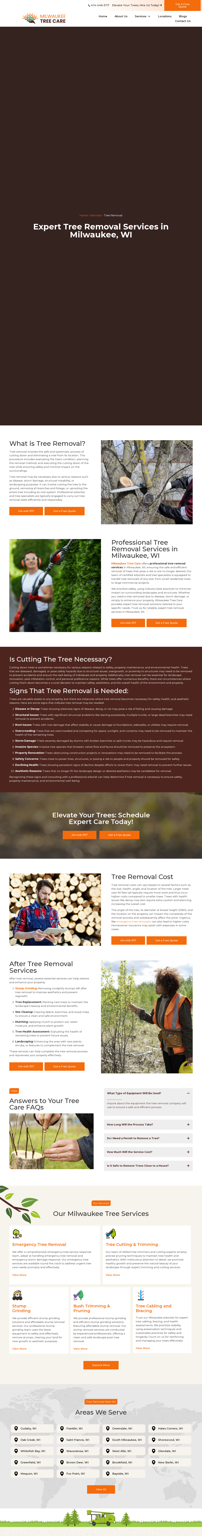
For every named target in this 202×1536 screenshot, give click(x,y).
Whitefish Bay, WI (33, 1451)
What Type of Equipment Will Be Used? (134, 1093)
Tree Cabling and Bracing (154, 1308)
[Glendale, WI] (153, 1451)
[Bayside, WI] (108, 1474)
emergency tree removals (133, 921)
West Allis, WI (121, 1451)
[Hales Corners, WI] (153, 1428)
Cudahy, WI (28, 1428)
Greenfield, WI (31, 1462)
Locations (165, 16)
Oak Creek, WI (30, 1440)
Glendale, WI (167, 1451)
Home (103, 16)
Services (140, 16)
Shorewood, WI (169, 1440)
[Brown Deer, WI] (62, 1462)
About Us (121, 16)
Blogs (183, 16)
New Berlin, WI (168, 1462)
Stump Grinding (26, 988)
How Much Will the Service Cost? (129, 1152)
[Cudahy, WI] (16, 1428)
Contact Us (183, 21)
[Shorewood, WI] (153, 1440)
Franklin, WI (74, 1428)
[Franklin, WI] (62, 1428)
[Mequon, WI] (16, 1474)
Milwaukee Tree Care (126, 563)
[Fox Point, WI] (62, 1474)
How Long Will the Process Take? (130, 1124)
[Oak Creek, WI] (16, 1440)
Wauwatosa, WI (77, 1451)
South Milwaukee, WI (127, 1440)
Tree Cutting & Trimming (132, 1244)
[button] (148, 1093)
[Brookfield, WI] (108, 1462)
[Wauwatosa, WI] (62, 1451)
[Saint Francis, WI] (62, 1440)
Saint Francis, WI (77, 1440)
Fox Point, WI (75, 1473)
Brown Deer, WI (77, 1462)
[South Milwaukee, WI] (108, 1440)
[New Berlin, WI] (153, 1462)
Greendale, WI (122, 1428)
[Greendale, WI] (108, 1428)
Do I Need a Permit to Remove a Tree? (133, 1138)
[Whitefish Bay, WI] (16, 1451)
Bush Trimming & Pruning (91, 1308)
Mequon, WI (29, 1473)
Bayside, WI (120, 1473)
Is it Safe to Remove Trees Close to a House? (138, 1165)
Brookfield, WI (122, 1462)
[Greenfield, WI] (16, 1462)
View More (19, 1274)
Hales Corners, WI (170, 1428)
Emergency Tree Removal (39, 1244)
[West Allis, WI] (108, 1451)
